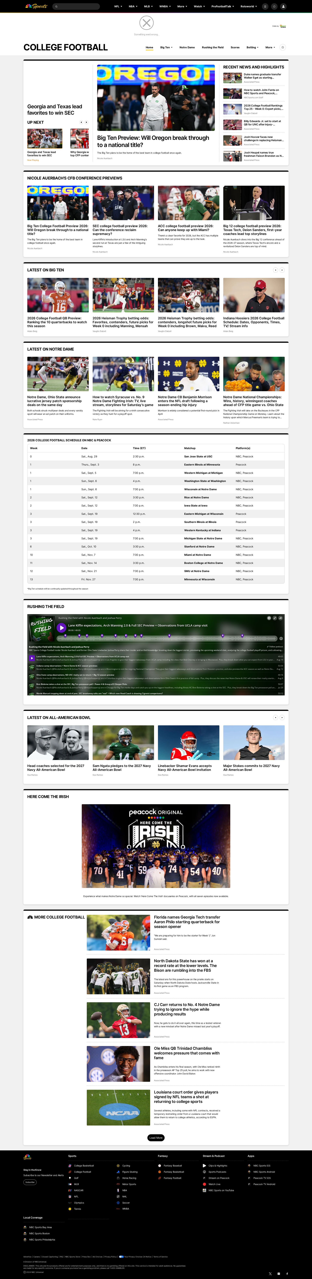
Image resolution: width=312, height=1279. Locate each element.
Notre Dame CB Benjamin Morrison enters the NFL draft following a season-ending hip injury (185, 401)
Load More (156, 1137)
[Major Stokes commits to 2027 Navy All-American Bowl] (254, 742)
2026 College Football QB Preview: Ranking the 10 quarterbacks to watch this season (57, 322)
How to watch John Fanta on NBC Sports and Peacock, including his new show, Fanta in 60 (264, 91)
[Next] (86, 122)
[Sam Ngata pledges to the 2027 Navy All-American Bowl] (123, 742)
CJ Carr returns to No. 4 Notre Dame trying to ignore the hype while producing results (187, 1009)
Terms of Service (160, 1257)
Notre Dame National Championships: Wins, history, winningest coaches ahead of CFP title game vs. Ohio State (253, 401)
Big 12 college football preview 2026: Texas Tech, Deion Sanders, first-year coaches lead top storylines (252, 230)
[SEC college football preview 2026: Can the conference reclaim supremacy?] (123, 203)
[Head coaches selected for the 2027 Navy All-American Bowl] (58, 742)
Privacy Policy (110, 1257)
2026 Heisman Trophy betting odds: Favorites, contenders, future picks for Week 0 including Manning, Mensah (123, 322)
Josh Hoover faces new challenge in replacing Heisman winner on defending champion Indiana (263, 138)
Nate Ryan (97, 419)
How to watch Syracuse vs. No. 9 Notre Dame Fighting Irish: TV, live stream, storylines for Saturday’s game (123, 401)
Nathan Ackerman (231, 423)
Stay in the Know (32, 1169)
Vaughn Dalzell (250, 113)
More (269, 47)
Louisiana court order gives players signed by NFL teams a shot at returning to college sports (186, 1097)
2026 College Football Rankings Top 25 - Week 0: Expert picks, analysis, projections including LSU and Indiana (263, 107)
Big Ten (165, 47)
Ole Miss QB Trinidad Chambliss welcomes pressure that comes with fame (187, 1053)
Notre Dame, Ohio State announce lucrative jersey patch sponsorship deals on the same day (54, 401)
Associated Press (251, 82)
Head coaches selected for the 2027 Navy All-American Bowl (55, 768)
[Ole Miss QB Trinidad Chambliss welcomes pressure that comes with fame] (118, 1064)
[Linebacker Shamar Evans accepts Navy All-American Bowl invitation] (188, 742)
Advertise (27, 1257)
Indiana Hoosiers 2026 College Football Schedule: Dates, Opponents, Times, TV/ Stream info (253, 322)
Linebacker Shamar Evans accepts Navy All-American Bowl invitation (185, 768)
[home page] (36, 6)
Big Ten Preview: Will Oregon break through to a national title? (153, 141)
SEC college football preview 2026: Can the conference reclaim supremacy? (120, 230)
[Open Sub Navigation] (122, 6)
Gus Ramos (32, 775)
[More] (265, 6)
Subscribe (30, 1182)
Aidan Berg (32, 331)
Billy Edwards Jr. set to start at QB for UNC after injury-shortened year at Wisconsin (262, 123)
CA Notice (147, 1257)
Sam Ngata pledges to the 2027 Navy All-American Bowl (122, 768)
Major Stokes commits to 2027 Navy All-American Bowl (251, 768)
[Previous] (81, 122)
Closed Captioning (50, 1257)
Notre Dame (187, 47)
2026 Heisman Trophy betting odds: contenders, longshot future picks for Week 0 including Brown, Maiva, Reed (187, 322)
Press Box (86, 1257)
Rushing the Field (213, 47)
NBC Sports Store (72, 1257)
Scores (235, 47)
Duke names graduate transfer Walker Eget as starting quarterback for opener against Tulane (263, 76)
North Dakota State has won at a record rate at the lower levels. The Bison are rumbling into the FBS (185, 966)
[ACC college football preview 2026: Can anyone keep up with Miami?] (188, 203)
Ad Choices (98, 1257)
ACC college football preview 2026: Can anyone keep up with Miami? (186, 228)
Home (149, 47)
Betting (251, 47)
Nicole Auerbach (104, 158)
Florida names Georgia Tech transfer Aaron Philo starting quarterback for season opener (187, 922)
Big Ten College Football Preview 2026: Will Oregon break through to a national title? (57, 230)
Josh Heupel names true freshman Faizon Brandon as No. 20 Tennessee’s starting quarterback (264, 154)
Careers (36, 1257)
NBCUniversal (40, 1262)
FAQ (61, 1257)
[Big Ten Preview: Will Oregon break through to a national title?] (156, 98)
